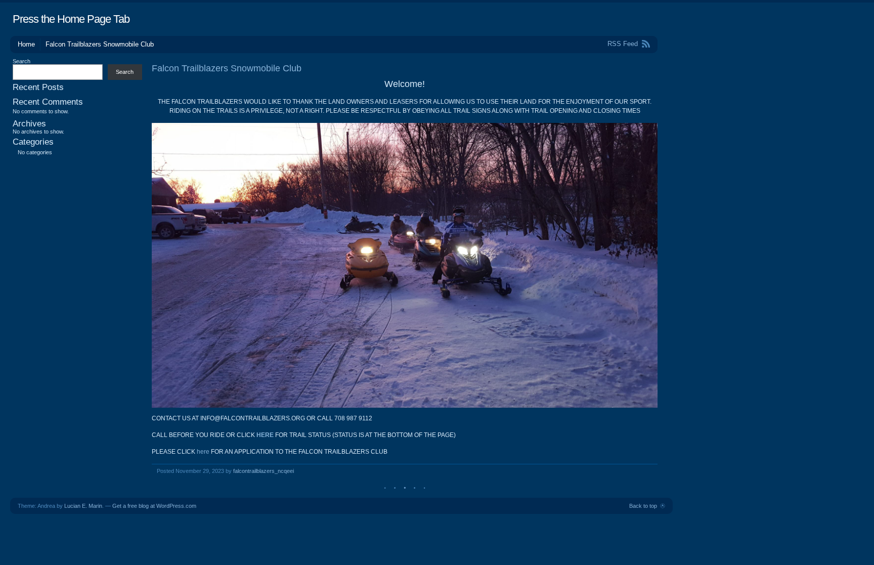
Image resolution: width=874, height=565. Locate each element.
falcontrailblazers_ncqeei (263, 471)
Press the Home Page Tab (71, 19)
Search (21, 61)
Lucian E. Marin (83, 506)
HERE (265, 435)
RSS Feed (622, 44)
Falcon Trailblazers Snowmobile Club (100, 44)
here (203, 451)
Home (26, 44)
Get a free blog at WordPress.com (154, 506)
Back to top (643, 506)
